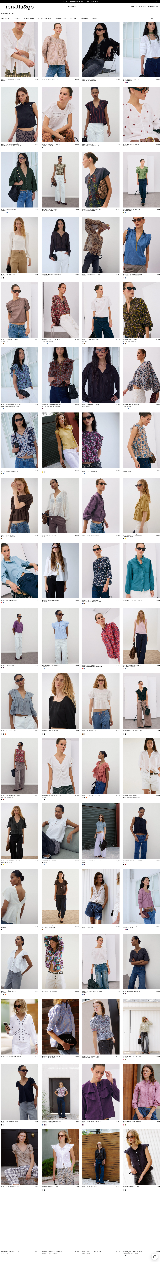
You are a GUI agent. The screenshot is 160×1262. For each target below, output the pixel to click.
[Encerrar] (156, 1)
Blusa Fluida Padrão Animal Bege (91, 275)
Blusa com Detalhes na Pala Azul (92, 861)
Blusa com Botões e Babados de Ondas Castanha (52, 926)
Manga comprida (44, 18)
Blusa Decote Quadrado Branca (9, 275)
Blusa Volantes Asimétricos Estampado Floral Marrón (52, 405)
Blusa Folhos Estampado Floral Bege (131, 470)
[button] (85, 6)
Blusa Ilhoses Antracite (131, 991)
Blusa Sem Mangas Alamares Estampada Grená (11, 796)
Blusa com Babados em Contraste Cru (90, 926)
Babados (16, 18)
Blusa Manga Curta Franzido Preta (132, 731)
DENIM (94, 18)
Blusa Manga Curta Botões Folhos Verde (132, 210)
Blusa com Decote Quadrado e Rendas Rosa (133, 926)
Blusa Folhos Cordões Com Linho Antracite (10, 861)
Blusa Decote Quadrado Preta (50, 731)
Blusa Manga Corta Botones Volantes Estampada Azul (11, 470)
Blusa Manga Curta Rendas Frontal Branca (51, 145)
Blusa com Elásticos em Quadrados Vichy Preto (90, 1057)
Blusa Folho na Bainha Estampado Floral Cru (49, 210)
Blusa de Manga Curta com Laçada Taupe (10, 1187)
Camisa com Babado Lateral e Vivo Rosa (11, 1252)
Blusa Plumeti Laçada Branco (49, 536)
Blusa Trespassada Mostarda (52, 470)
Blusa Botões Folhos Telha (92, 795)
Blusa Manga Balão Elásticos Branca (89, 731)
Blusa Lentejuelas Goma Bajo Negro (90, 405)
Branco (73, 18)
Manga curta (61, 18)
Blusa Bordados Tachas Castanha (9, 340)
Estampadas (29, 18)
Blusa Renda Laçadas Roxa (91, 535)
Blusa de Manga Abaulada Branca (50, 601)
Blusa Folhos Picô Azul (9, 600)
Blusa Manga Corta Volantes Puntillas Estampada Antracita (92, 470)
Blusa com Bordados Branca (11, 1056)
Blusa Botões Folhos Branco (8, 992)
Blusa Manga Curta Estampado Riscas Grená (90, 145)
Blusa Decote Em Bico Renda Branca (11, 80)
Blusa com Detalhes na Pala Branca (92, 992)
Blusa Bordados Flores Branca (131, 145)
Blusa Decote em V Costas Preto (10, 1122)
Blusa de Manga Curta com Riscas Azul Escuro (51, 1057)
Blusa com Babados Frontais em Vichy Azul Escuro (52, 1252)
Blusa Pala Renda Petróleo (132, 600)
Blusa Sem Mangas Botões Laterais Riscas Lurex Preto (11, 145)
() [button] (141, 7)
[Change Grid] (158, 18)
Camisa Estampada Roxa (50, 991)
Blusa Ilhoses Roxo (8, 665)
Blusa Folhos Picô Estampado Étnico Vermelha (92, 666)
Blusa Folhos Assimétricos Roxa (91, 1122)
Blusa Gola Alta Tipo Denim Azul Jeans (91, 1252)
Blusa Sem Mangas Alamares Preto (133, 861)
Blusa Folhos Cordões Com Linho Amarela (132, 536)
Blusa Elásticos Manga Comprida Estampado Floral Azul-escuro (92, 601)
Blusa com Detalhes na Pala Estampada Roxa (51, 1122)
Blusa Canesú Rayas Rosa (51, 79)
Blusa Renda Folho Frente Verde (132, 1057)
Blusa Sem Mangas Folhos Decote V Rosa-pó (132, 666)
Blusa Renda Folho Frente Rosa (132, 1122)
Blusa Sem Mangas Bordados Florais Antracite (92, 210)
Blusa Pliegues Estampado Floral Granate (51, 340)
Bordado (84, 18)
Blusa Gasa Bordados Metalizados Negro (89, 80)
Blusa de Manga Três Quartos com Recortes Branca (131, 796)
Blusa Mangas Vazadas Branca (50, 861)
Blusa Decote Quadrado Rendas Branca (131, 80)
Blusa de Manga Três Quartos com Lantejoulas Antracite (91, 1187)
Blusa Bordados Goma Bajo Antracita (51, 275)
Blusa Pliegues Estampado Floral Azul (132, 405)
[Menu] (3, 6)
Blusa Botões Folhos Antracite (8, 731)
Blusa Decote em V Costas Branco (10, 926)
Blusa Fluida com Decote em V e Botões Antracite (132, 1252)
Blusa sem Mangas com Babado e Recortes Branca (51, 1187)
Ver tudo (5, 18)
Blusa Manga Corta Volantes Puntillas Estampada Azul (11, 405)
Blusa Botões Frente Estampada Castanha (130, 340)
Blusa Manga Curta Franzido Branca (51, 796)
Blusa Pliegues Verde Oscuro (9, 210)
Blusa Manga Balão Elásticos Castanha (8, 536)
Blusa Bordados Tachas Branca (90, 340)
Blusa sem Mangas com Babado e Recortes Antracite (131, 1187)
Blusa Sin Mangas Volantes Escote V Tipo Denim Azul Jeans (132, 275)
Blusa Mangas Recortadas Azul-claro (51, 666)
